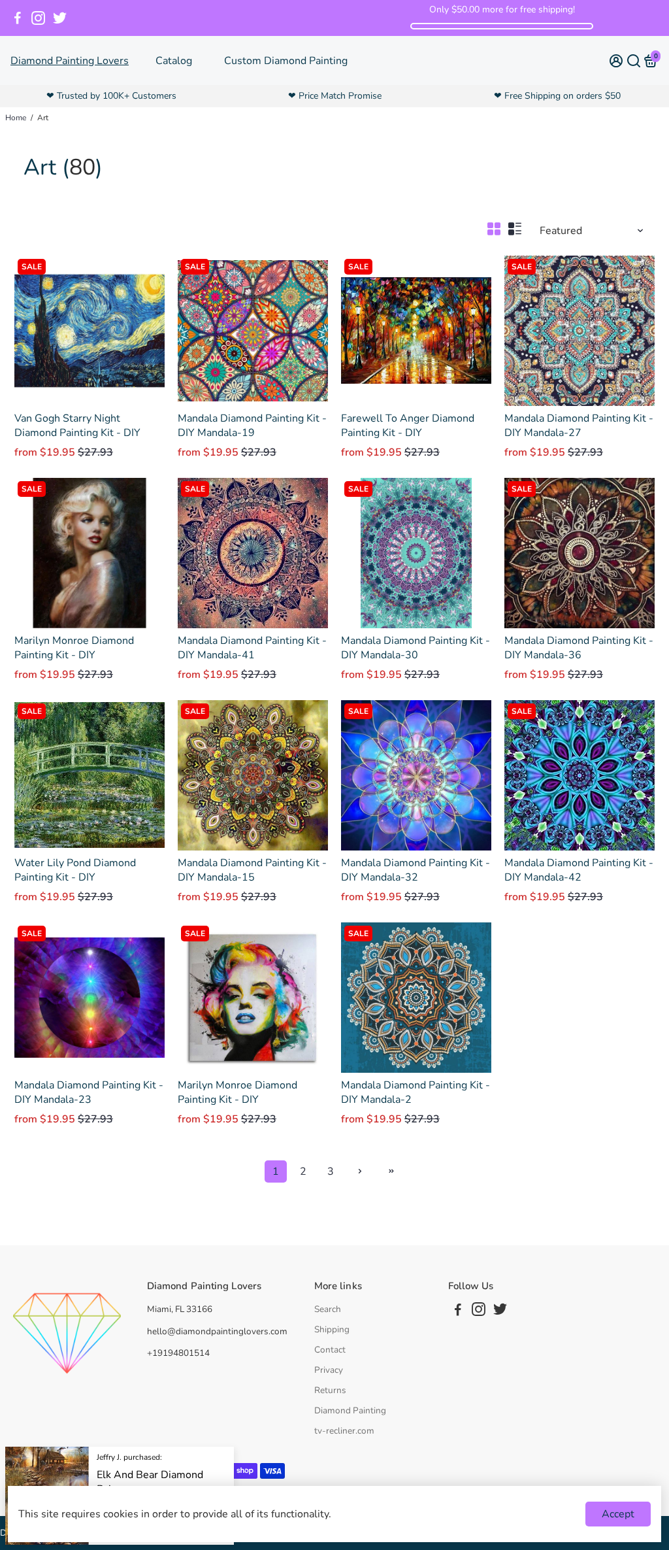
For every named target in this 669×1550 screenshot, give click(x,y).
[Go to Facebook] (17, 18)
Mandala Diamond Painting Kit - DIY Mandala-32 (415, 870)
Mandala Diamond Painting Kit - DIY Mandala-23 (88, 1092)
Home (15, 117)
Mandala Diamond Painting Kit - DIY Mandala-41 (252, 647)
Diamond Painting (350, 1410)
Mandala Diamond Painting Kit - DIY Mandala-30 (415, 647)
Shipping (332, 1329)
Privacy (328, 1370)
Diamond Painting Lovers (69, 61)
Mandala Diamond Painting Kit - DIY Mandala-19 (252, 425)
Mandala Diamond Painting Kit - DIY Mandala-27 (578, 425)
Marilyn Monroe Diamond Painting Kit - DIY (74, 647)
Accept (618, 1514)
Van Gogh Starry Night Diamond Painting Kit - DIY (77, 425)
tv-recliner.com (344, 1430)
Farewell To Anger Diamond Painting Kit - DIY (407, 425)
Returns (330, 1390)
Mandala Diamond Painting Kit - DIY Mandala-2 (415, 1092)
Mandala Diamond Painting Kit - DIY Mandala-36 (578, 647)
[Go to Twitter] (60, 18)
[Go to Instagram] (38, 18)
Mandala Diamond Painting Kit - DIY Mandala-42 (578, 870)
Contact (330, 1349)
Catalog (173, 61)
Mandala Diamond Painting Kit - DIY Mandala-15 (252, 870)
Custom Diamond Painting (286, 61)
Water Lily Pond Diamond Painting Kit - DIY (75, 870)
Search (327, 1309)
